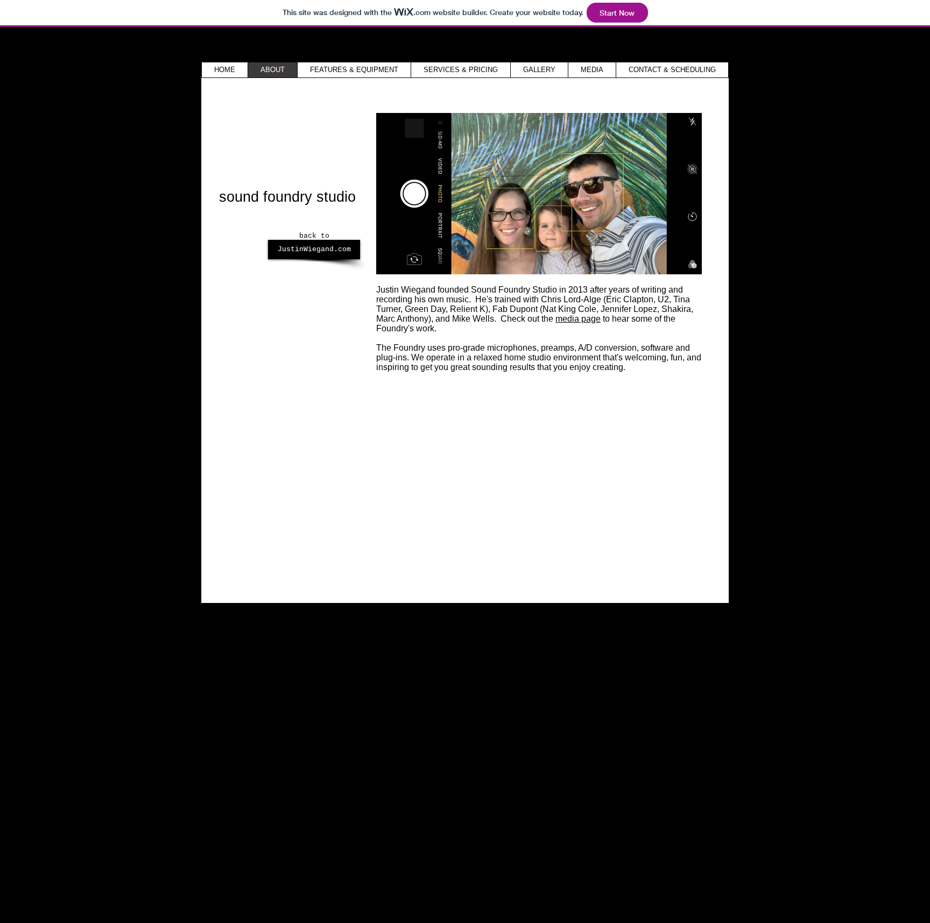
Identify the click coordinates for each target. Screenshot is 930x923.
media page (578, 318)
